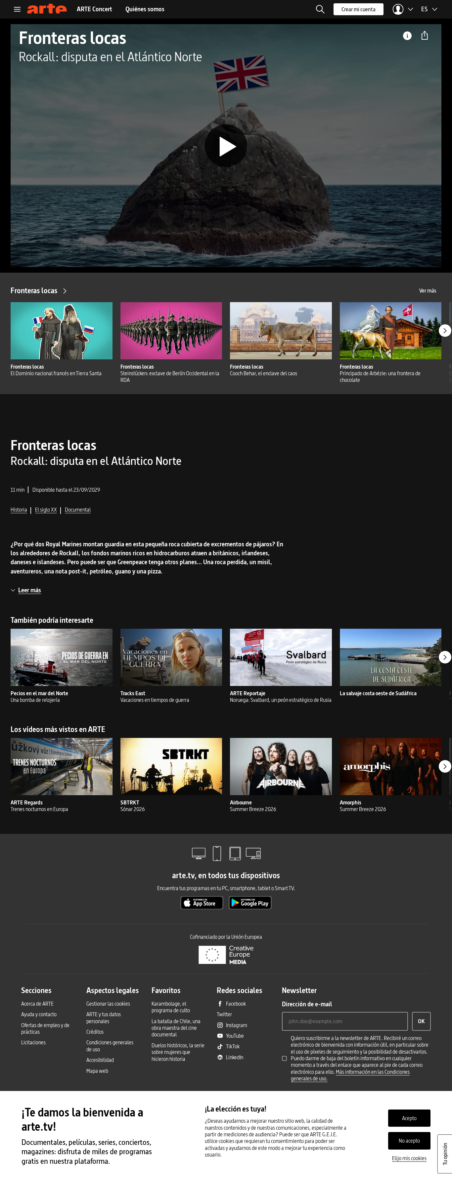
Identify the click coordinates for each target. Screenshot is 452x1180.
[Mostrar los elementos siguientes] (445, 330)
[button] (320, 9)
